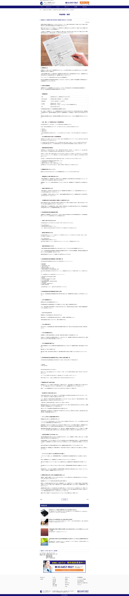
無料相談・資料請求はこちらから (69, 570)
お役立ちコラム (67, 582)
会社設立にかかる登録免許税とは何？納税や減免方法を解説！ (61, 519)
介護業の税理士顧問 (49, 556)
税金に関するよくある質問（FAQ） (82, 582)
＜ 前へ (41, 499)
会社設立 (54, 583)
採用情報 (75, 6)
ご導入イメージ (66, 6)
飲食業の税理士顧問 (49, 554)
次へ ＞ (88, 499)
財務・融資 (54, 581)
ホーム (42, 9)
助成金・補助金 (55, 584)
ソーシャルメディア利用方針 (81, 579)
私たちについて (48, 6)
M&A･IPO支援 (55, 585)
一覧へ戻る (64, 499)
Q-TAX (66, 586)
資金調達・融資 (45, 9)
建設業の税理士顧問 (49, 555)
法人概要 (41, 579)
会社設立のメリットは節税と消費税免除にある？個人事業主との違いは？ (63, 509)
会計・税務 (54, 579)
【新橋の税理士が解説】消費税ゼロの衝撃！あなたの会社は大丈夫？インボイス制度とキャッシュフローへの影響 (68, 529)
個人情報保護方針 (80, 577)
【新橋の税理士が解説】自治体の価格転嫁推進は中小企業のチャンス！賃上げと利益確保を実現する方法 (68, 539)
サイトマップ (79, 584)
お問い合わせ (85, 6)
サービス (57, 6)
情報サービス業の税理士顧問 (50, 557)
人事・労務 (54, 580)
